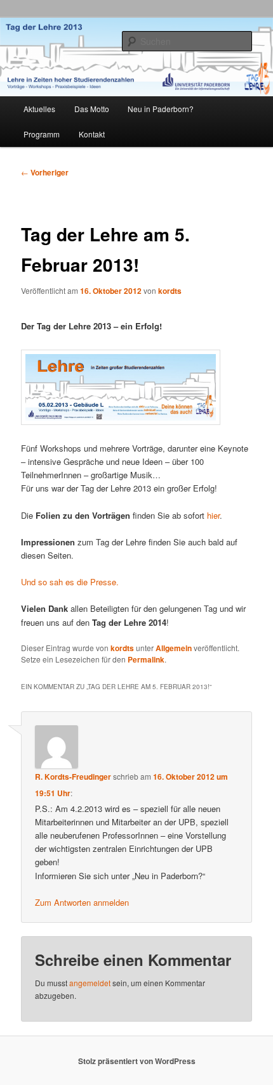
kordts (170, 290)
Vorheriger (45, 172)
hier (213, 515)
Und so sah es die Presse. (70, 582)
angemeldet (89, 982)
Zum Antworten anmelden (82, 902)
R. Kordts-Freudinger (73, 776)
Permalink (146, 659)
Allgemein (174, 648)
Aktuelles (39, 108)
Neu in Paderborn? (161, 108)
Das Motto (91, 108)
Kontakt (92, 134)
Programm (41, 134)
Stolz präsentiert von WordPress (137, 1061)
